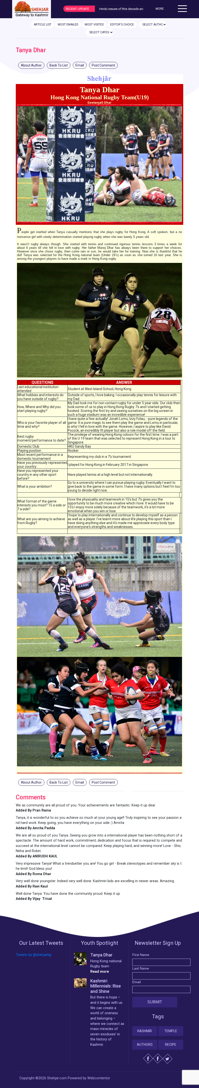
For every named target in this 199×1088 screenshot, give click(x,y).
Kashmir (144, 1031)
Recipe (170, 1044)
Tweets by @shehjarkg (33, 955)
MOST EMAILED (68, 24)
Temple (170, 1031)
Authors (145, 1044)
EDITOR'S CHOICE (122, 24)
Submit (154, 1002)
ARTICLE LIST (42, 24)
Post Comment (103, 65)
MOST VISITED (94, 24)
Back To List (59, 65)
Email (79, 65)
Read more (99, 972)
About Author (31, 65)
